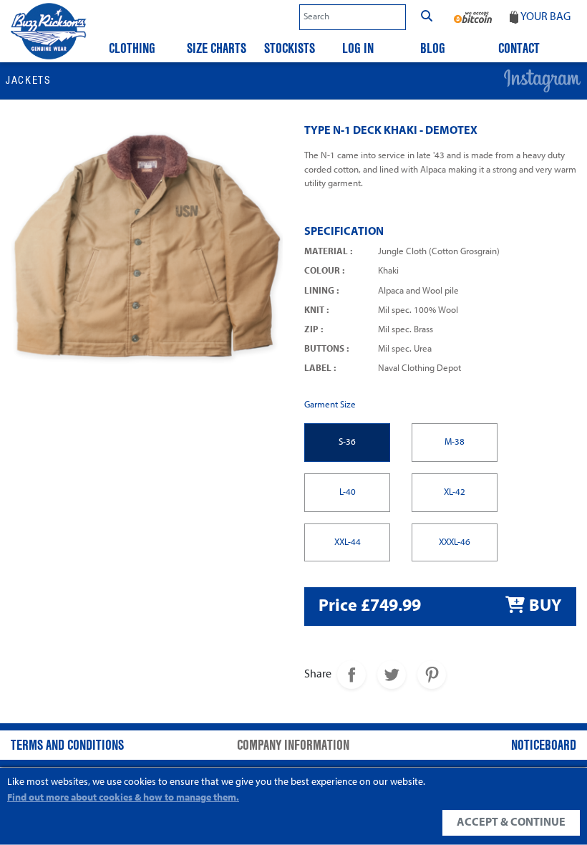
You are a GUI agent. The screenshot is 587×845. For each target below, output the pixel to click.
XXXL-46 (454, 542)
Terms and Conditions (67, 744)
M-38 (455, 442)
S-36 (347, 442)
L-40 (347, 492)
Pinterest (431, 674)
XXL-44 (347, 542)
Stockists (289, 48)
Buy (545, 606)
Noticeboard (543, 744)
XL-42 (454, 492)
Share (351, 674)
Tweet (391, 674)
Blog (432, 48)
